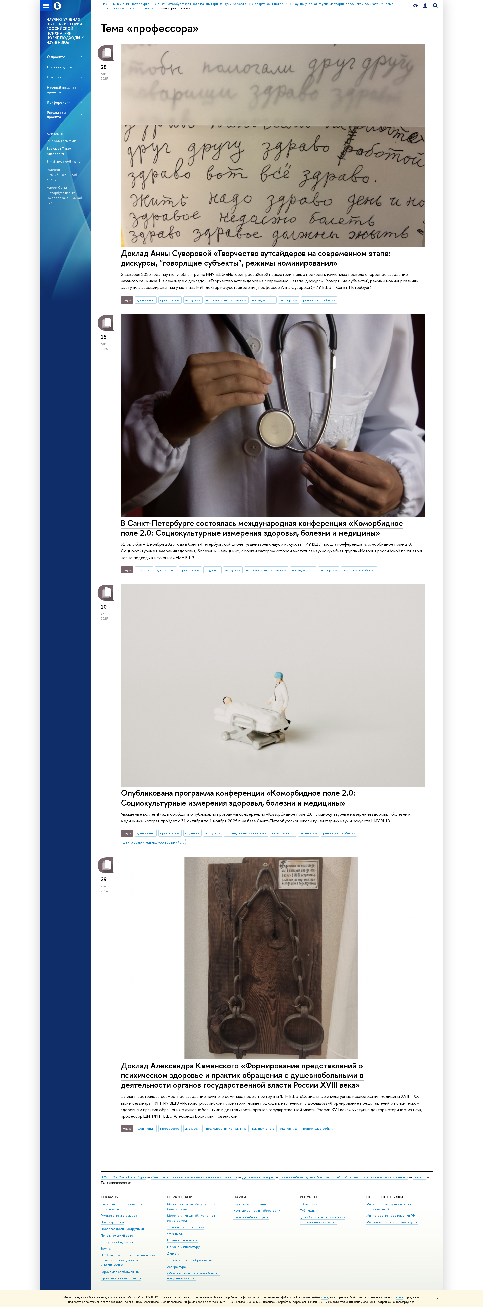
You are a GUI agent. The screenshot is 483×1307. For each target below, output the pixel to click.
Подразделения (112, 1222)
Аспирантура (176, 1266)
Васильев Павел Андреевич (59, 151)
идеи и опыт (146, 300)
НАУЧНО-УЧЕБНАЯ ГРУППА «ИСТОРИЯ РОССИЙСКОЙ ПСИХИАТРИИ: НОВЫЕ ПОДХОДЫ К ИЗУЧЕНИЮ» (65, 31)
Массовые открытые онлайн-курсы (392, 1222)
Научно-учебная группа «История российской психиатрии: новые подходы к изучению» (343, 1177)
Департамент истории (258, 1177)
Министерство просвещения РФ (390, 1215)
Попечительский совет (117, 1235)
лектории (144, 570)
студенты (212, 570)
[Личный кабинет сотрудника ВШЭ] (425, 5)
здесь (324, 1297)
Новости (54, 77)
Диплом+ (174, 1253)
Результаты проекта (56, 114)
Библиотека (308, 1204)
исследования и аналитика (226, 300)
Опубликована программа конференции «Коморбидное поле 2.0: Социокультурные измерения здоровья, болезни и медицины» (238, 797)
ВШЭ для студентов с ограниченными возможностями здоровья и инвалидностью (128, 1260)
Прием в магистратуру (183, 1247)
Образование (180, 1197)
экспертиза (289, 300)
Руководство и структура (119, 1215)
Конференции (59, 102)
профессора (170, 300)
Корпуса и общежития (117, 1242)
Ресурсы (308, 1197)
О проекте (56, 56)
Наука (239, 1197)
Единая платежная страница (121, 1278)
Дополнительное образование (190, 1260)
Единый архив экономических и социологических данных (322, 1220)
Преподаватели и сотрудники (122, 1229)
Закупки (106, 1248)
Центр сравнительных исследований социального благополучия (154, 842)
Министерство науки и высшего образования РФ (389, 1206)
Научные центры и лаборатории (256, 1210)
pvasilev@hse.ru (68, 161)
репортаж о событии (319, 300)
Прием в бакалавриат (182, 1240)
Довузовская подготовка (185, 1227)
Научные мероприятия (250, 1204)
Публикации (308, 1210)
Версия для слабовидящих (120, 1272)
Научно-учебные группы (251, 1217)
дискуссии (192, 300)
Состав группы (59, 67)
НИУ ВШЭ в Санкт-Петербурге (123, 1177)
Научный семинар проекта (61, 89)
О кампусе (112, 1197)
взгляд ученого (263, 300)
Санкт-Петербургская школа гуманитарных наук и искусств (194, 1177)
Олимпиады (175, 1234)
